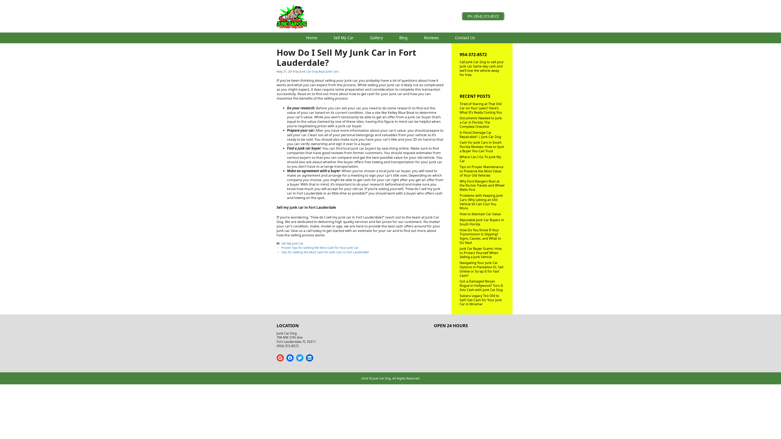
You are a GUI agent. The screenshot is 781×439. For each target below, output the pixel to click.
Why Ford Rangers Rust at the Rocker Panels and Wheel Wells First (482, 185)
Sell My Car (344, 37)
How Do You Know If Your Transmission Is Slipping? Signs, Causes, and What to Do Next (480, 236)
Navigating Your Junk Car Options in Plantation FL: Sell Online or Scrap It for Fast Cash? (481, 269)
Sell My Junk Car (292, 243)
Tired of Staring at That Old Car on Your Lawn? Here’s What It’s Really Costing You (481, 108)
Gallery (376, 37)
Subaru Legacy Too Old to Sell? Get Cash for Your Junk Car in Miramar (481, 299)
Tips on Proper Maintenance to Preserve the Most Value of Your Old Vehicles (481, 171)
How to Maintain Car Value (480, 214)
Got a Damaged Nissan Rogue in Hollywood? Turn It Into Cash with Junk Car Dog (481, 285)
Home (311, 37)
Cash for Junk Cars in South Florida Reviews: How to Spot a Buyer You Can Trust (482, 146)
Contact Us (465, 37)
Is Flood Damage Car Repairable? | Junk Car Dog (480, 134)
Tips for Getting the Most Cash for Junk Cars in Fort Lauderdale (325, 252)
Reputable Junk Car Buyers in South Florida (482, 222)
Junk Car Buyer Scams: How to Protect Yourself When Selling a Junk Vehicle (481, 252)
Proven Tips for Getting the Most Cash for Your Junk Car (320, 248)
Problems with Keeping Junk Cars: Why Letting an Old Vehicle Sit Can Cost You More (481, 201)
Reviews (431, 37)
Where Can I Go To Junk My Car (480, 159)
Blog (403, 37)
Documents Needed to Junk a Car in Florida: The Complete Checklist (481, 122)
